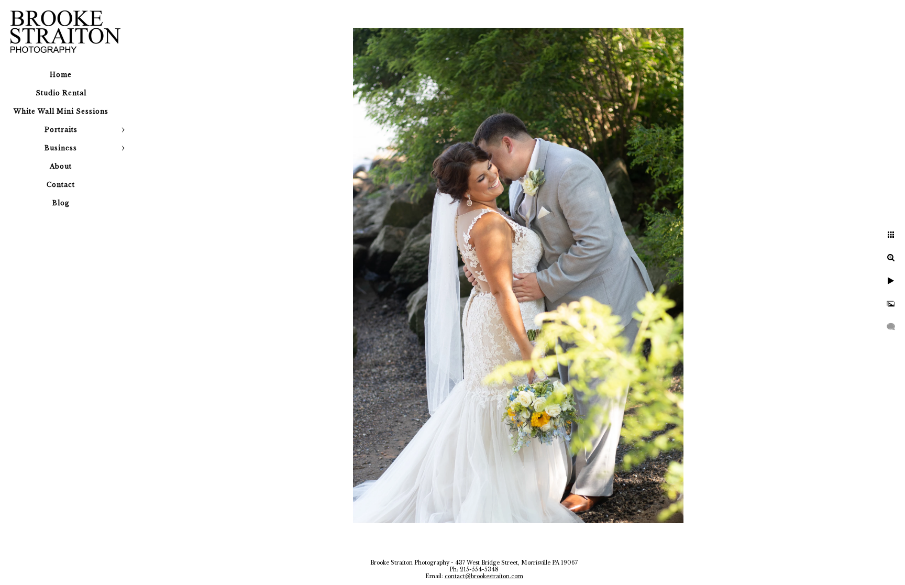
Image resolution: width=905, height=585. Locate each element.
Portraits (61, 130)
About (61, 166)
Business (61, 148)
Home (61, 75)
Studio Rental (61, 93)
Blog (61, 203)
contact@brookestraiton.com (484, 576)
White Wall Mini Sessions (61, 111)
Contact (61, 185)
